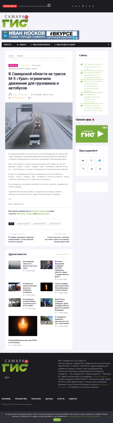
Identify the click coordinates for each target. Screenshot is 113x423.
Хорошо (57, 420)
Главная (11, 56)
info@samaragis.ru (100, 377)
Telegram (29, 214)
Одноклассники (43, 214)
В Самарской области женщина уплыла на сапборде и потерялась (30, 288)
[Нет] (110, 417)
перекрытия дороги (23, 224)
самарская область (39, 224)
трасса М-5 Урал (55, 224)
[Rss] (72, 6)
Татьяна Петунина (20, 95)
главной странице (39, 211)
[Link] (86, 6)
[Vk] (76, 6)
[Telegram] (82, 6)
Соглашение (63, 387)
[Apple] (89, 6)
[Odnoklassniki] (79, 6)
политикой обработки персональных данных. (84, 416)
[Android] (93, 6)
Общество (20, 56)
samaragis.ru (104, 384)
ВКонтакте (21, 214)
